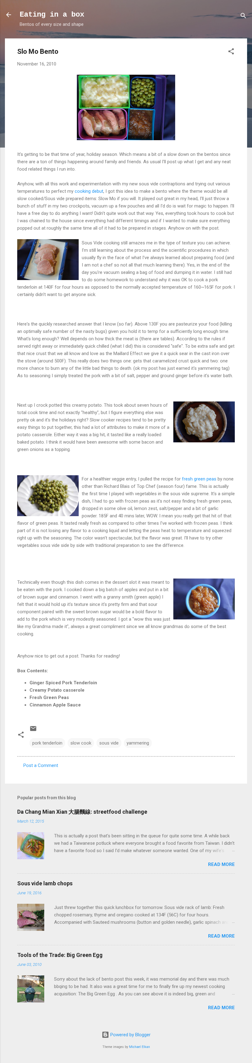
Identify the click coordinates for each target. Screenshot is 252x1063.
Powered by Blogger (130, 1034)
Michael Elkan (139, 1047)
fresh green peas (199, 479)
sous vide (109, 743)
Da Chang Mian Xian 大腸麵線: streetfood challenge (82, 811)
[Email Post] (33, 730)
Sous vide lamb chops (45, 883)
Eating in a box (52, 14)
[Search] (243, 16)
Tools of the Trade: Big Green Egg (60, 955)
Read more (221, 864)
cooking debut (89, 191)
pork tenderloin (47, 743)
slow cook (80, 743)
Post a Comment (40, 765)
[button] (231, 52)
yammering (138, 743)
